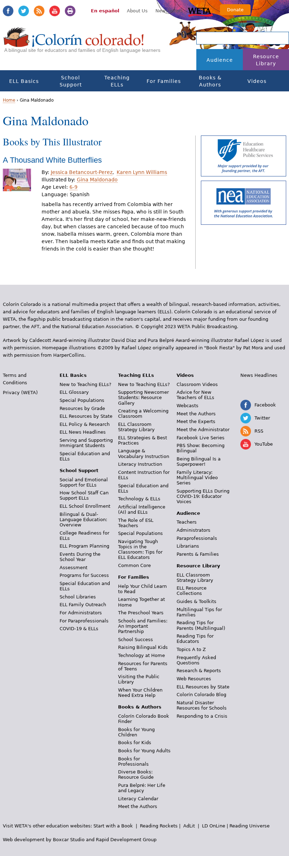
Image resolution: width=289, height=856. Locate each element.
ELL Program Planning (84, 546)
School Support (71, 81)
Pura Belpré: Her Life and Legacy (141, 788)
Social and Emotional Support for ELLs (84, 482)
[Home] (74, 43)
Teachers (187, 522)
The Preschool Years (141, 612)
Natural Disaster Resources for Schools (202, 705)
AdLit (189, 825)
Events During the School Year (80, 556)
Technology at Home (141, 655)
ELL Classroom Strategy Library (136, 427)
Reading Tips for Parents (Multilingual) (201, 625)
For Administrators (81, 612)
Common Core (134, 565)
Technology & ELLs (139, 498)
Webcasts (187, 405)
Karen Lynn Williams (142, 172)
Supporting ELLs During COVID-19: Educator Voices (203, 496)
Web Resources (194, 678)
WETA (200, 11)
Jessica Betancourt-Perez (81, 172)
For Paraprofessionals (84, 620)
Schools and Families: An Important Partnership (142, 626)
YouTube (54, 11)
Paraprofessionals (197, 538)
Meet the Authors (137, 806)
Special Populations (82, 400)
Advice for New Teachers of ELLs (195, 395)
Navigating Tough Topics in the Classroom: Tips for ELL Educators (140, 549)
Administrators (193, 530)
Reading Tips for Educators (195, 638)
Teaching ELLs (117, 81)
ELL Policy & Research (85, 424)
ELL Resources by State (86, 416)
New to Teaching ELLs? (85, 384)
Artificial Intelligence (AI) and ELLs (141, 509)
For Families (164, 81)
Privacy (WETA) (20, 392)
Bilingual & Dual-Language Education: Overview (83, 520)
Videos (256, 81)
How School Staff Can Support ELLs (84, 495)
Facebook (8, 11)
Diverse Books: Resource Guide (136, 774)
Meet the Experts (196, 421)
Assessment (73, 567)
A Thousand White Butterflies (52, 160)
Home (9, 100)
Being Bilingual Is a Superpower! (199, 461)
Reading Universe (249, 825)
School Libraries (78, 596)
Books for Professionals (133, 761)
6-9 (73, 187)
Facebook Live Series (201, 437)
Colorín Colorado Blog (201, 694)
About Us (137, 10)
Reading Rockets (159, 825)
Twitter (23, 11)
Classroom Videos (197, 384)
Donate (235, 9)
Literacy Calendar (138, 798)
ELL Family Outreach (83, 604)
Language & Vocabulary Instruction (143, 453)
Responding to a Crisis (202, 716)
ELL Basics (24, 81)
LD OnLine (213, 825)
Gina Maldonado (97, 179)
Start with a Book (113, 825)
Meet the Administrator (203, 429)
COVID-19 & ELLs (79, 628)
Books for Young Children (136, 732)
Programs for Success (84, 575)
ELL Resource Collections (192, 590)
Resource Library (266, 60)
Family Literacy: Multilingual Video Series (197, 478)
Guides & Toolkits (196, 601)
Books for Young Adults (144, 750)
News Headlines (258, 375)
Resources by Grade (82, 408)
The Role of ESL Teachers (135, 523)
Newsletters (169, 10)
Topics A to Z (191, 649)
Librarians (188, 546)
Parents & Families (198, 554)
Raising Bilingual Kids (143, 647)
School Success (135, 639)
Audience (220, 60)
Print (70, 11)
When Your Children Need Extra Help (140, 692)
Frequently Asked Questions (196, 660)
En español (105, 10)
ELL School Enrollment (85, 506)
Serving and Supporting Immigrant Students (86, 443)
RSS (39, 11)
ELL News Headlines (83, 432)
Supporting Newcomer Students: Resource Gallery (143, 397)
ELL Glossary (74, 392)
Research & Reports (199, 670)
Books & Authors (210, 81)
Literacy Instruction (140, 464)
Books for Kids (134, 742)
